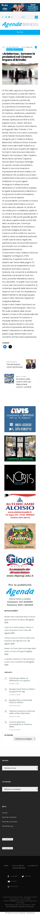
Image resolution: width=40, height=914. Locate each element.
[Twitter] (6, 17)
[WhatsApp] (12, 17)
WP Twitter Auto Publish (12, 913)
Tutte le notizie (18, 866)
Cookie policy (21, 906)
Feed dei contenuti (9, 817)
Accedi (4, 813)
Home (6, 866)
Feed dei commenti (9, 822)
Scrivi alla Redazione (11, 906)
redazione (15, 47)
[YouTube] (9, 17)
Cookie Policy (8, 848)
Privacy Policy (8, 839)
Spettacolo (18, 49)
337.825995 (13, 901)
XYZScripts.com (30, 913)
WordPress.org (7, 826)
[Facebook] (3, 17)
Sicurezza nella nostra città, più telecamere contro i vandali (23, 382)
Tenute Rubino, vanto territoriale (15, 364)
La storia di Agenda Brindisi (25, 867)
